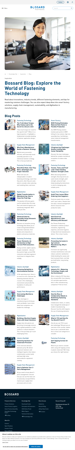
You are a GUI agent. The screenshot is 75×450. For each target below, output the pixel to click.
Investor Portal (9, 428)
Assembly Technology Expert (10, 412)
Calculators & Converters (28, 406)
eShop (8, 415)
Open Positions (9, 426)
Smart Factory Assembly (11, 409)
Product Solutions (9, 404)
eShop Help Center (44, 409)
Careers (7, 423)
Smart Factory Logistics (11, 406)
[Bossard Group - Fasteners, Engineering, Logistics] (5, 74)
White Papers (25, 411)
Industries (41, 404)
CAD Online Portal (26, 409)
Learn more (5, 442)
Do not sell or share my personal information (15, 446)
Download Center (26, 404)
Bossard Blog (42, 406)
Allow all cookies (35, 446)
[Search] (71, 8)
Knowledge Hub (13, 74)
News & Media (8, 431)
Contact (60, 2)
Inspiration (23, 74)
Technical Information (27, 414)
